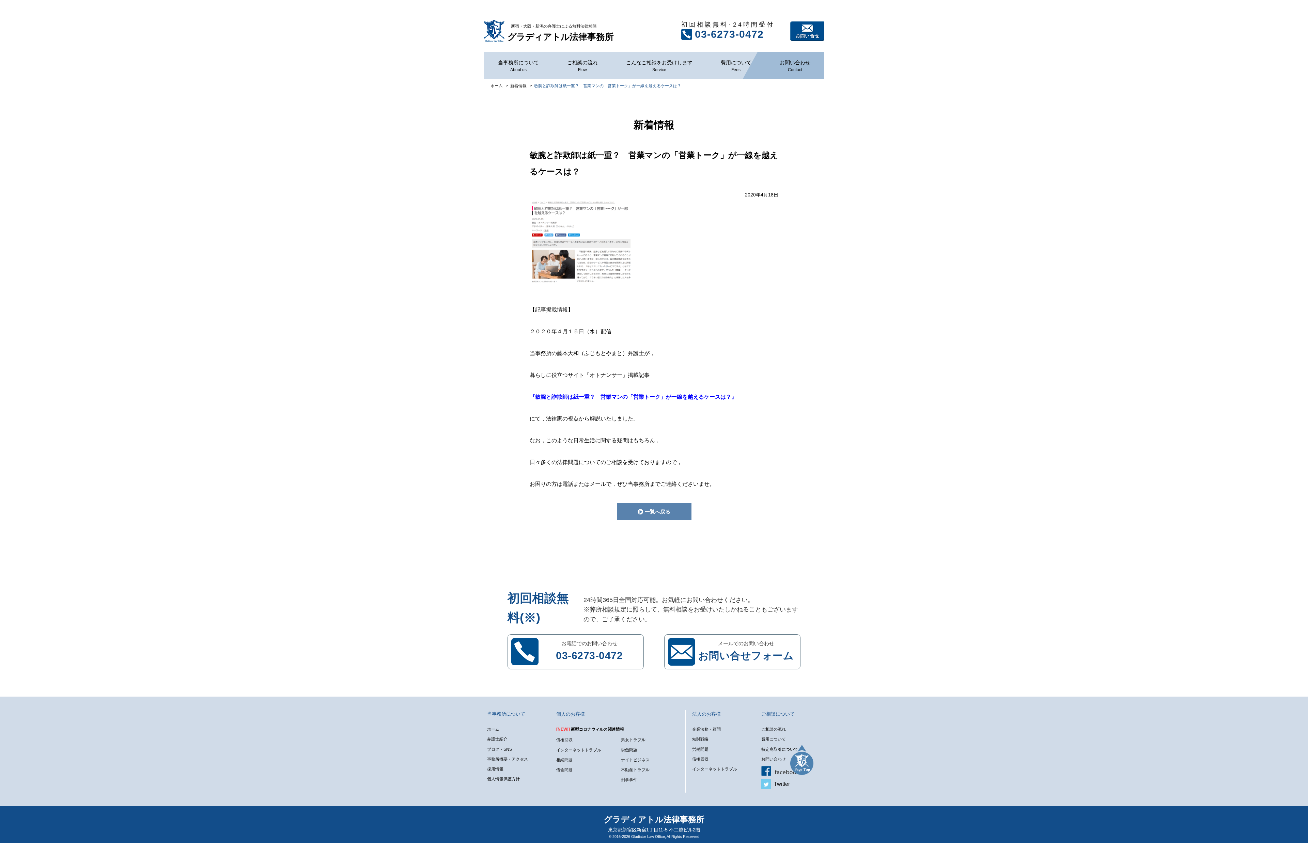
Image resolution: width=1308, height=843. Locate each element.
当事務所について (518, 66)
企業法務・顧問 (706, 729)
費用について (736, 66)
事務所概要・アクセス (507, 759)
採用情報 (495, 769)
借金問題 (564, 769)
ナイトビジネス (635, 760)
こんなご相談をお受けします (659, 66)
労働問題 (629, 750)
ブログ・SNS (499, 749)
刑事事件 (629, 779)
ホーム (493, 729)
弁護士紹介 (497, 739)
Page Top (801, 760)
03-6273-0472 (729, 34)
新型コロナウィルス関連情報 (590, 729)
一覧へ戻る (657, 511)
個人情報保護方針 (503, 779)
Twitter (780, 784)
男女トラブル (633, 739)
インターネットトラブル (578, 750)
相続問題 (564, 760)
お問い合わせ (807, 31)
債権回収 (564, 739)
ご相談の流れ (582, 66)
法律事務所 (561, 33)
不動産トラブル (635, 769)
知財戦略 (700, 739)
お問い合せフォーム (746, 655)
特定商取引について (779, 749)
